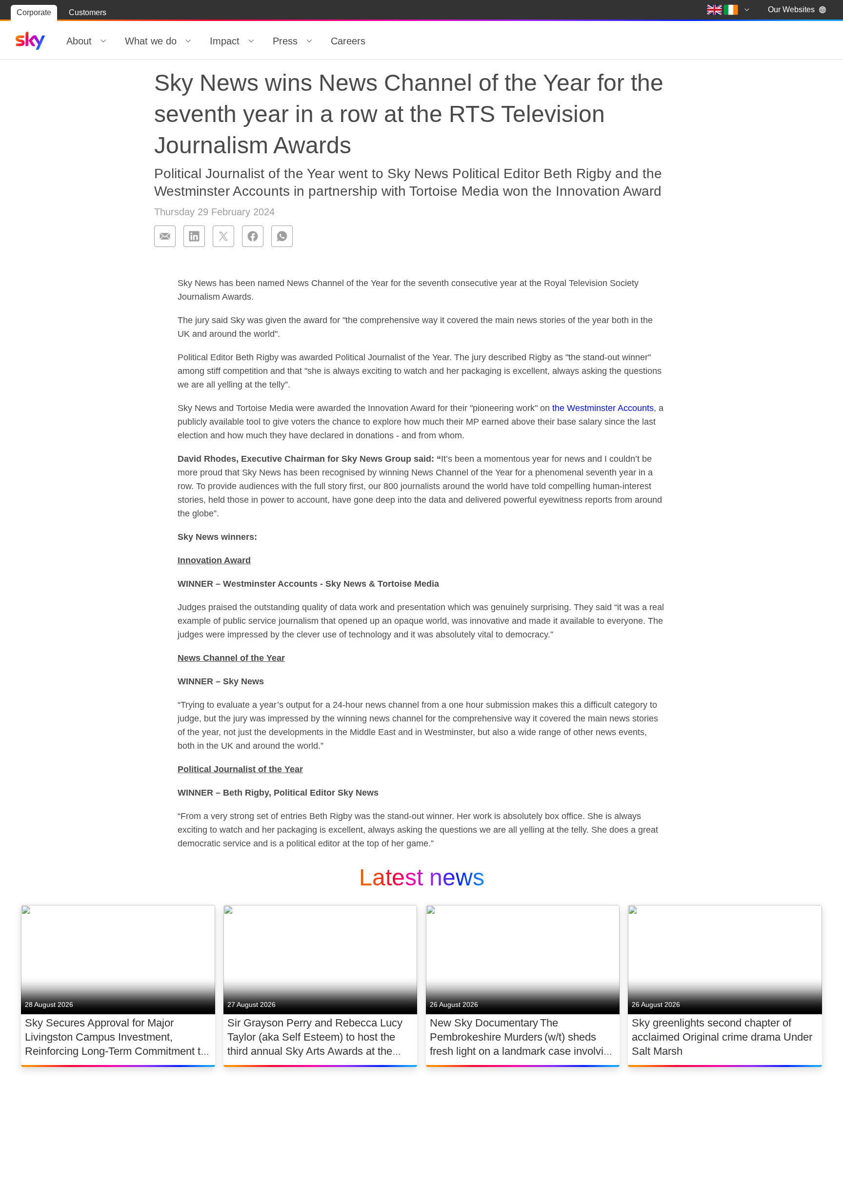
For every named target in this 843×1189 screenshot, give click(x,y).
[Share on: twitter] (223, 236)
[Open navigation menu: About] (103, 41)
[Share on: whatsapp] (282, 236)
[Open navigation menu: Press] (309, 41)
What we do (151, 41)
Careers (348, 41)
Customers (87, 12)
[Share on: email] (165, 236)
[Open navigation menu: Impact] (251, 41)
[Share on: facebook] (252, 236)
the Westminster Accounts (603, 408)
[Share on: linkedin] (194, 236)
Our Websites (791, 9)
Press (285, 41)
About (79, 41)
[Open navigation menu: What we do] (188, 41)
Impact (225, 41)
